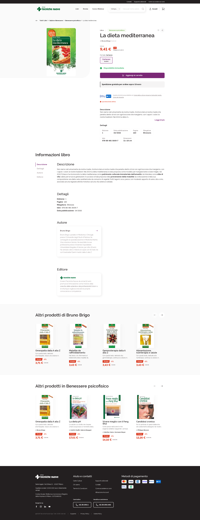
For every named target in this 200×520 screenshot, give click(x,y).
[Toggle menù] (36, 9)
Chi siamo (76, 484)
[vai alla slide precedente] (155, 315)
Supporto (73, 513)
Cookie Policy (98, 513)
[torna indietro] (36, 20)
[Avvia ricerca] (143, 9)
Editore (40, 177)
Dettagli (40, 169)
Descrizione (42, 164)
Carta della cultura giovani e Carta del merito (147, 95)
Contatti (129, 1)
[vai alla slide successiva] (162, 315)
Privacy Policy (85, 513)
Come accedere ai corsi (157, 1)
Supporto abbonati (140, 1)
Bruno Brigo (106, 41)
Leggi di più (160, 120)
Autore (40, 173)
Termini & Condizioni (80, 488)
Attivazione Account (102, 492)
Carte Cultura (77, 481)
